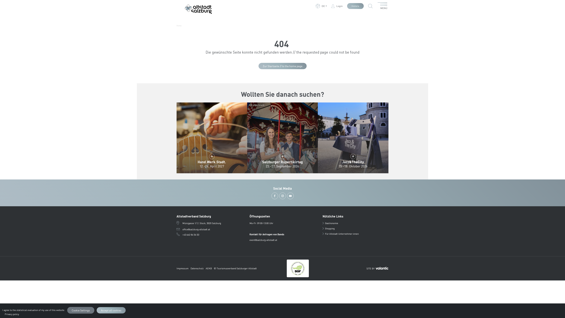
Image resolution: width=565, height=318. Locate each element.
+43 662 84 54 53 (190, 234)
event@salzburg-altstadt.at (263, 239)
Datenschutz (197, 268)
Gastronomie (331, 223)
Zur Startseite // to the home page (282, 66)
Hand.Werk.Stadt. (212, 162)
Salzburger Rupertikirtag (282, 162)
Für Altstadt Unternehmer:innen (342, 233)
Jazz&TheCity (353, 162)
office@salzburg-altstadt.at (196, 229)
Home (179, 25)
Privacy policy (12, 314)
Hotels (355, 6)
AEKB (209, 268)
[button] (321, 6)
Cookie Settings (81, 310)
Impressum (182, 268)
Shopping (330, 228)
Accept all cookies (111, 310)
